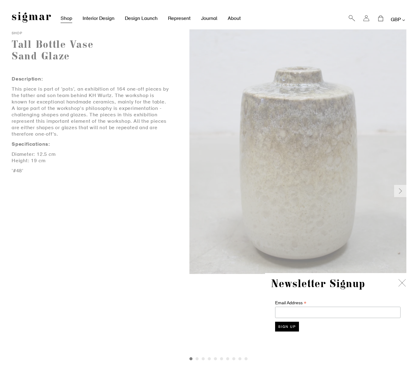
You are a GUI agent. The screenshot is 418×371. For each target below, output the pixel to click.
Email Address (290, 303)
